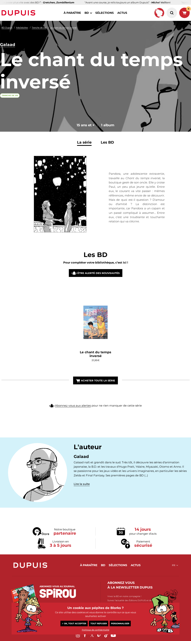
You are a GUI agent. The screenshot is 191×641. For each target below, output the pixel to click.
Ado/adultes (22, 27)
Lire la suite (82, 484)
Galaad (7, 44)
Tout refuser (98, 623)
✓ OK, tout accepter (74, 623)
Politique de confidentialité (95, 630)
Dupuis (19, 13)
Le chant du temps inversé (63, 27)
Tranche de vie (39, 27)
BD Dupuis (6, 27)
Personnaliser (120, 623)
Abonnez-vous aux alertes (73, 405)
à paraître (72, 13)
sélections (104, 13)
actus (122, 13)
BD (86, 13)
